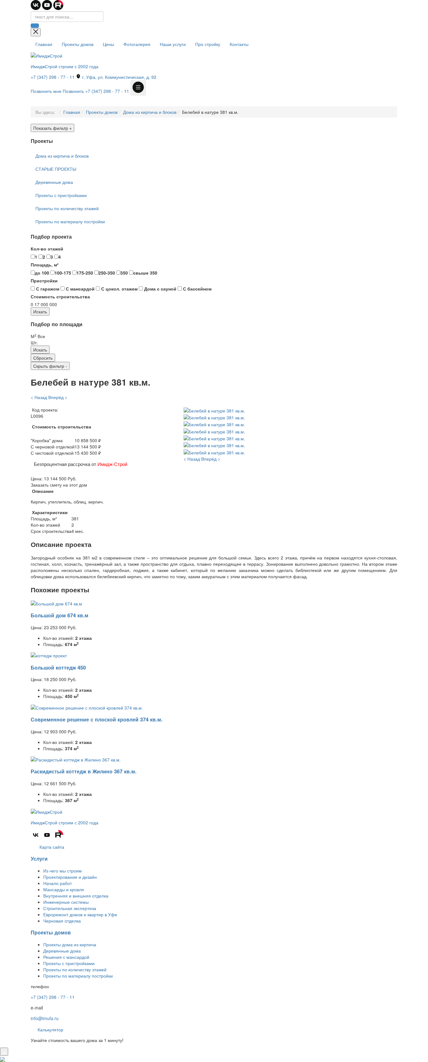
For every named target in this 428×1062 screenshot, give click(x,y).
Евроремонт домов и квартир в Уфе (80, 914)
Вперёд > (57, 397)
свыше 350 (145, 273)
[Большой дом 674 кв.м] (56, 602)
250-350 (106, 273)
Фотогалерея (136, 44)
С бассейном (196, 289)
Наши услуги (173, 44)
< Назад (39, 397)
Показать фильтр (52, 128)
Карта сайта (51, 847)
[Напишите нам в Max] (2, 1059)
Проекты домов (77, 44)
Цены (108, 44)
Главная (43, 44)
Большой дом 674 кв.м (59, 615)
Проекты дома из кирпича (69, 944)
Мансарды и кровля (63, 889)
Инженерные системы (66, 902)
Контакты (239, 44)
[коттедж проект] (49, 655)
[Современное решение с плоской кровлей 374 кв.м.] (87, 707)
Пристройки (44, 280)
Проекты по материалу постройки (70, 221)
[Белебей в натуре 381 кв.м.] (214, 410)
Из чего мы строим (62, 870)
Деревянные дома (54, 182)
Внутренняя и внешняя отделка (75, 896)
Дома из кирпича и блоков (149, 112)
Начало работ (57, 883)
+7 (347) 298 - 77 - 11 (53, 77)
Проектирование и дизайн (70, 877)
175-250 (84, 273)
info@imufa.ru (45, 1018)
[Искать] (35, 25)
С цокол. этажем (119, 289)
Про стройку (207, 44)
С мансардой (80, 289)
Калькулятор (49, 1029)
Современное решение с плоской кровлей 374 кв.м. (97, 719)
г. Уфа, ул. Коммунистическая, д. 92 (118, 77)
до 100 (42, 273)
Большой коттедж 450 (58, 667)
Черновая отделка (62, 921)
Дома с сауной (159, 289)
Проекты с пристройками (61, 195)
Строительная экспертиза (69, 908)
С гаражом (47, 289)
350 (124, 273)
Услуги (39, 858)
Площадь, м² (45, 264)
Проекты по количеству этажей (67, 208)
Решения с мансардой (66, 957)
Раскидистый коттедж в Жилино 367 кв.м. (84, 771)
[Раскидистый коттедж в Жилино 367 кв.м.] (76, 759)
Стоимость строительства (60, 296)
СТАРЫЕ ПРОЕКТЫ (55, 169)
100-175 (63, 273)
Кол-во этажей (47, 248)
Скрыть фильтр (50, 366)
